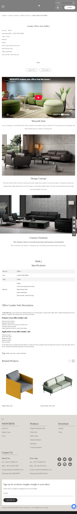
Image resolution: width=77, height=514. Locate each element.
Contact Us (7, 452)
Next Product (45, 70)
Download (63, 423)
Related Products (10, 361)
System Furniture (35, 440)
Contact (70, 7)
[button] (73, 361)
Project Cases (6, 432)
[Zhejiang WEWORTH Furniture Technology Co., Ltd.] (39, 6)
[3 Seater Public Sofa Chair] (57, 384)
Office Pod (33, 432)
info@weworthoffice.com (15, 470)
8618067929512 (42, 473)
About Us (5, 428)
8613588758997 (15, 473)
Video (60, 432)
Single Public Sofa (7, 406)
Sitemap (46, 507)
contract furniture (21, 353)
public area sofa (10, 353)
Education (33, 443)
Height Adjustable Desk (37, 428)
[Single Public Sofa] (19, 384)
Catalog (60, 428)
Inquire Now (31, 70)
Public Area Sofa (25, 15)
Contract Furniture (13, 15)
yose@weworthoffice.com (43, 470)
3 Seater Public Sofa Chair (47, 406)
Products (4, 15)
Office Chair (34, 436)
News (4, 436)
